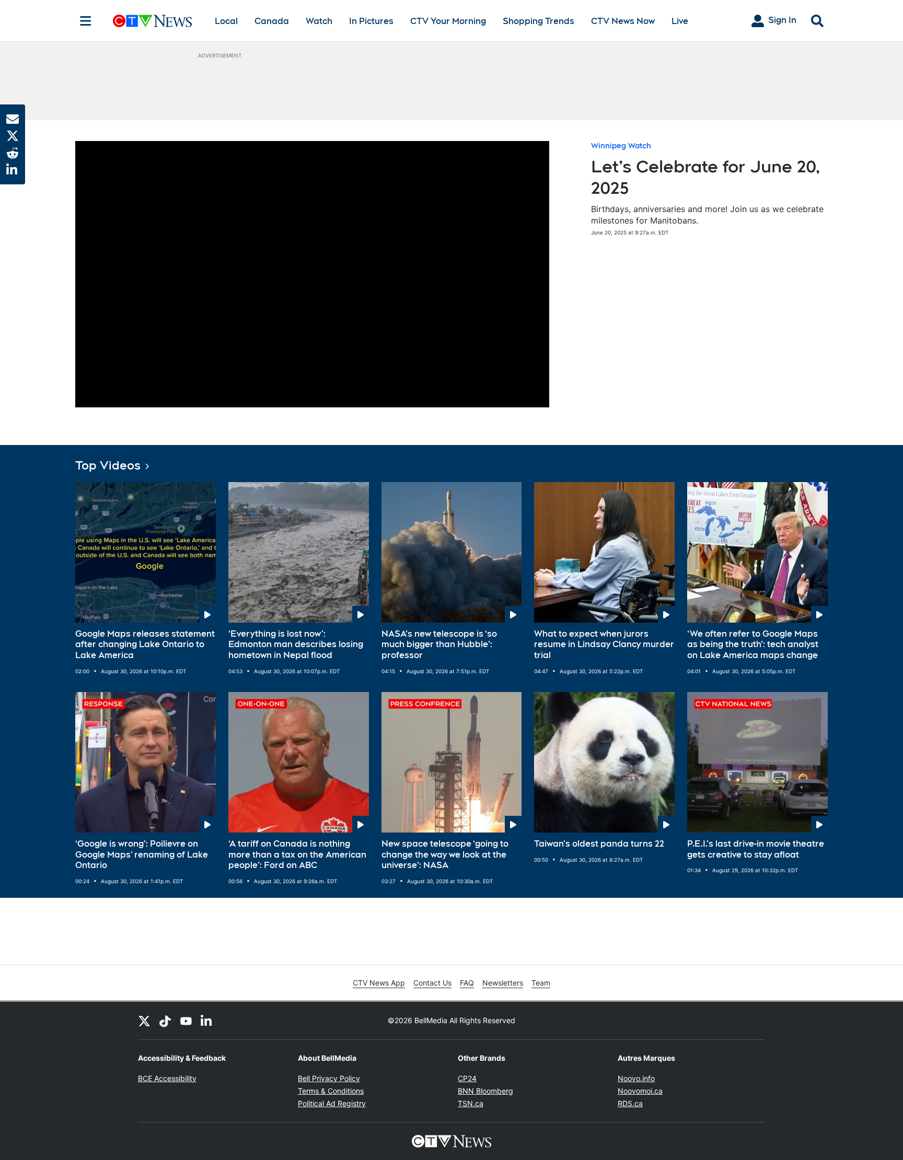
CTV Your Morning (448, 21)
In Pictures (371, 21)
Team (540, 982)
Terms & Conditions (331, 1090)
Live (680, 21)
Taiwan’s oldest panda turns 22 (599, 844)
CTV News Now (623, 21)
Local (226, 21)
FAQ (467, 982)
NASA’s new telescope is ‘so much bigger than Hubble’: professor (439, 645)
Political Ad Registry (332, 1103)
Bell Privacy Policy (329, 1078)
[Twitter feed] (144, 1020)
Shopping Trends (538, 21)
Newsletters (502, 982)
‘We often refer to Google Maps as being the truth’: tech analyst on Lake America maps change (752, 645)
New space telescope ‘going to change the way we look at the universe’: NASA (444, 855)
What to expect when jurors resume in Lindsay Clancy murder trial (604, 645)
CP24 (467, 1078)
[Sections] (85, 20)
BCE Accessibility (167, 1078)
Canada (271, 21)
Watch (319, 21)
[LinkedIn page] (207, 1020)
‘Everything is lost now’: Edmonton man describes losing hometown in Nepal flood (295, 645)
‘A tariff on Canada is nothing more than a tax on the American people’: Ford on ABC (297, 855)
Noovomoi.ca (640, 1090)
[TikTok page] (165, 1020)
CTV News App (379, 982)
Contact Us (432, 982)
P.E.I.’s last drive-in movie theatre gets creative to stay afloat (755, 849)
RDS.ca (630, 1103)
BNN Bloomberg (485, 1090)
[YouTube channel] (186, 1020)
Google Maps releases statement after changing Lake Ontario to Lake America (145, 645)
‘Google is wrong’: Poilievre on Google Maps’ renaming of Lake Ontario (141, 855)
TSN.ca (470, 1103)
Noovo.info (636, 1078)
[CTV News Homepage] (152, 21)
